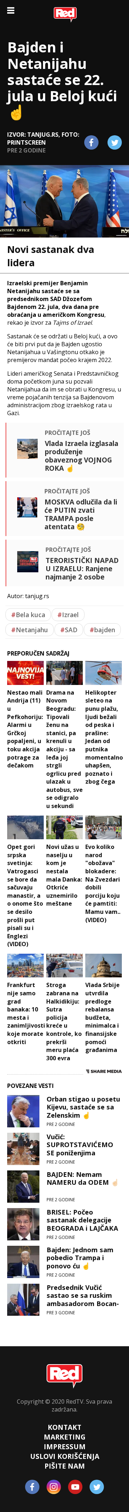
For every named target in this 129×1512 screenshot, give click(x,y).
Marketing (65, 1437)
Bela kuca (28, 614)
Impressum (65, 1446)
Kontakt (64, 1427)
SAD (68, 629)
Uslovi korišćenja (64, 1456)
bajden (102, 629)
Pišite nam (64, 1466)
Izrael (68, 614)
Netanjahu (29, 629)
